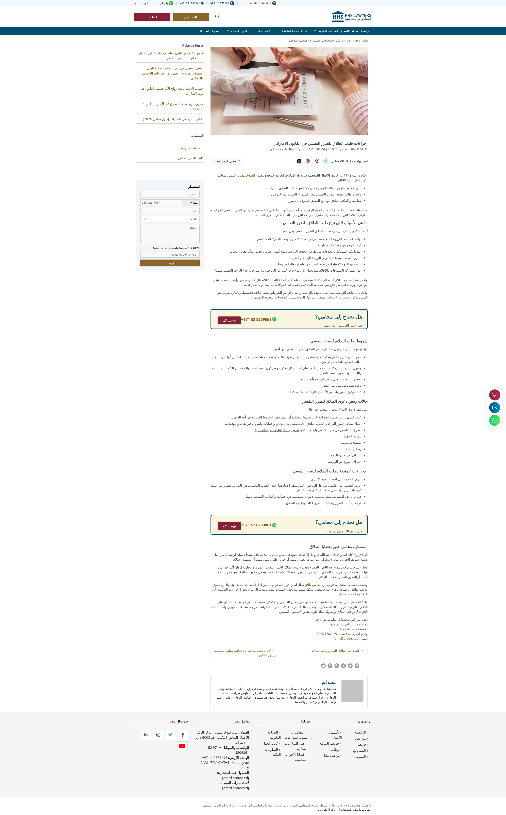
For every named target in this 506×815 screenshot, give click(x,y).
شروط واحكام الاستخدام (355, 809)
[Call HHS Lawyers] (494, 394)
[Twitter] (170, 738)
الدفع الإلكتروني (327, 809)
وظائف (334, 749)
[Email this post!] (323, 667)
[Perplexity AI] (325, 161)
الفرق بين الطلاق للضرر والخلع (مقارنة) (335, 651)
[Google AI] (308, 161)
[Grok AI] (316, 161)
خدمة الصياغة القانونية (294, 31)
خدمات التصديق (349, 31)
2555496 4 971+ (214, 757)
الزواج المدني (239, 31)
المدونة (216, 31)
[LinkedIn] (145, 738)
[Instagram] (158, 738)
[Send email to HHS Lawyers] (494, 407)
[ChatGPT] (299, 161)
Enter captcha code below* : (176, 248)
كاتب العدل (264, 31)
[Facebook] (182, 738)
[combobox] (190, 203)
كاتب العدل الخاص (191, 158)
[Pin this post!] (336, 667)
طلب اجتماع (191, 17)
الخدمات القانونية (328, 31)
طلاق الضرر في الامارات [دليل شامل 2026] (173, 119)
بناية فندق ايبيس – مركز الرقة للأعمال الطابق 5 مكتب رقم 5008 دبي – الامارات (222, 737)
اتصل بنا (152, 17)
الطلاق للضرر (246, 175)
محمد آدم (329, 682)
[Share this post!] (357, 667)
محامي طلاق (313, 585)
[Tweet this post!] (350, 667)
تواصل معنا (331, 755)
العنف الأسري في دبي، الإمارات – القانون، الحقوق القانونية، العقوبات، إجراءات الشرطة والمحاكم (173, 73)
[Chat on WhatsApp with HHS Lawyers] (494, 420)
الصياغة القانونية (192, 147)
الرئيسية (365, 31)
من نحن (360, 738)
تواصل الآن (229, 320)
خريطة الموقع (329, 743)
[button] (217, 16)
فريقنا (362, 744)
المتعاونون (359, 750)
